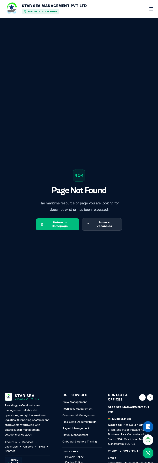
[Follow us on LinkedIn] (148, 426)
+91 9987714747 (129, 450)
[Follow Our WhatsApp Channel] (148, 439)
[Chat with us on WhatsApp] (148, 453)
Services (27, 442)
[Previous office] (142, 397)
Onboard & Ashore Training (79, 441)
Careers (28, 446)
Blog (42, 446)
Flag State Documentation (79, 422)
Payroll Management (75, 428)
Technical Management (77, 408)
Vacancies (11, 446)
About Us (11, 442)
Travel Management (75, 435)
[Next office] (150, 397)
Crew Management (74, 402)
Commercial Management (79, 415)
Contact (10, 451)
